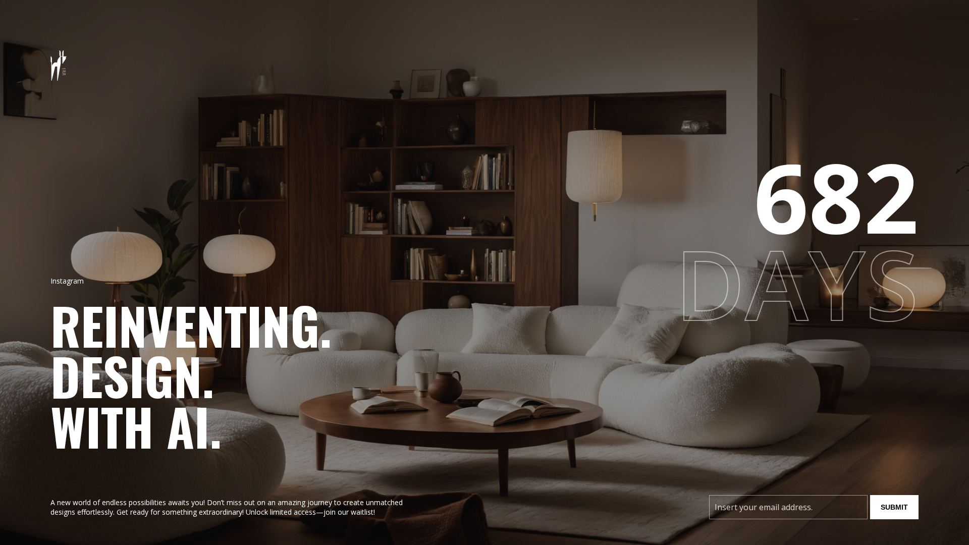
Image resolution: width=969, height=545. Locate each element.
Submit (894, 507)
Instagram (67, 281)
